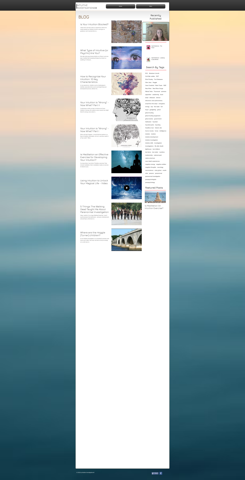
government (157, 119)
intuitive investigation (151, 140)
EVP (157, 76)
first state (157, 106)
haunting (157, 125)
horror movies (149, 131)
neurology (160, 167)
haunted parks (149, 125)
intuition (147, 134)
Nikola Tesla (149, 91)
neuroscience (149, 170)
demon (158, 97)
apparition (148, 94)
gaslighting (153, 109)
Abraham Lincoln (154, 73)
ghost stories (149, 119)
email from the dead (151, 103)
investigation (158, 143)
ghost (159, 109)
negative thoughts (150, 167)
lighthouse (148, 149)
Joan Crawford (149, 85)
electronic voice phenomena (153, 100)
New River (148, 88)
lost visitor (155, 152)
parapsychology (150, 182)
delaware (152, 97)
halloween (148, 122)
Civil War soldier (150, 76)
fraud (146, 109)
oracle (164, 170)
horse (156, 131)
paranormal (158, 173)
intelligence (162, 131)
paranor (151, 173)
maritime (162, 152)
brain (161, 94)
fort (162, 106)
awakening (155, 94)
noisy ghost (158, 170)
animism (163, 91)
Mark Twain (158, 85)
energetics (162, 103)
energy (147, 106)
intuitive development (151, 137)
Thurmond (157, 91)
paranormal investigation (152, 176)
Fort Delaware (158, 79)
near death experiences (152, 161)
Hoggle (155, 82)
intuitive (153, 134)
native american (150, 158)
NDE (164, 85)
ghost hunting (149, 112)
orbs (146, 173)
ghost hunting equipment (152, 115)
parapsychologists (150, 179)
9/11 (146, 73)
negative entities (161, 164)
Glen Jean (148, 82)
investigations (149, 146)
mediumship (149, 155)
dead (146, 97)
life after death (159, 146)
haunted (155, 122)
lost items (148, 152)
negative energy (150, 164)
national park (158, 155)
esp (152, 106)
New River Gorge (158, 88)
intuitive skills (149, 143)
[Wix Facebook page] (160, 473)
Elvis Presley (149, 79)
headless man (149, 128)
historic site (158, 128)
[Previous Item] (148, 197)
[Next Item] (163, 197)
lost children (156, 149)
